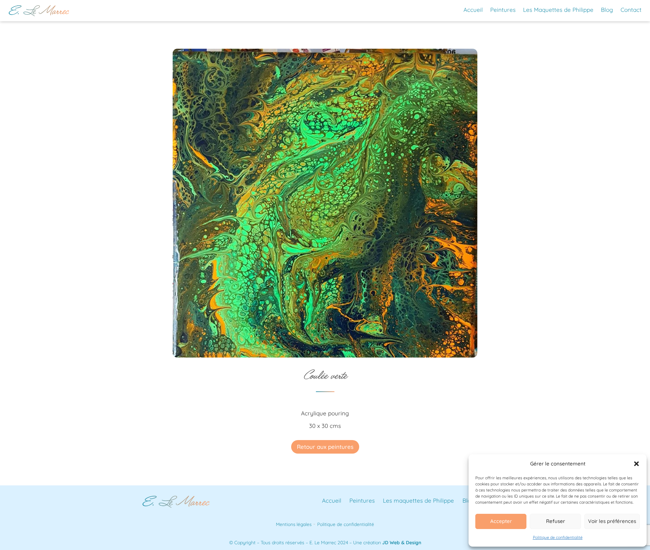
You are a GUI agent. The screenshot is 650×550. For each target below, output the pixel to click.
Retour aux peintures (325, 446)
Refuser (555, 521)
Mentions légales (293, 524)
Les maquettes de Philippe (418, 500)
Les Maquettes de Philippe (558, 9)
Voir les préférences (612, 521)
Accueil (473, 9)
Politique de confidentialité (558, 537)
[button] (636, 463)
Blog (607, 9)
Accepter (501, 521)
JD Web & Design (401, 543)
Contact (631, 9)
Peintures (503, 9)
